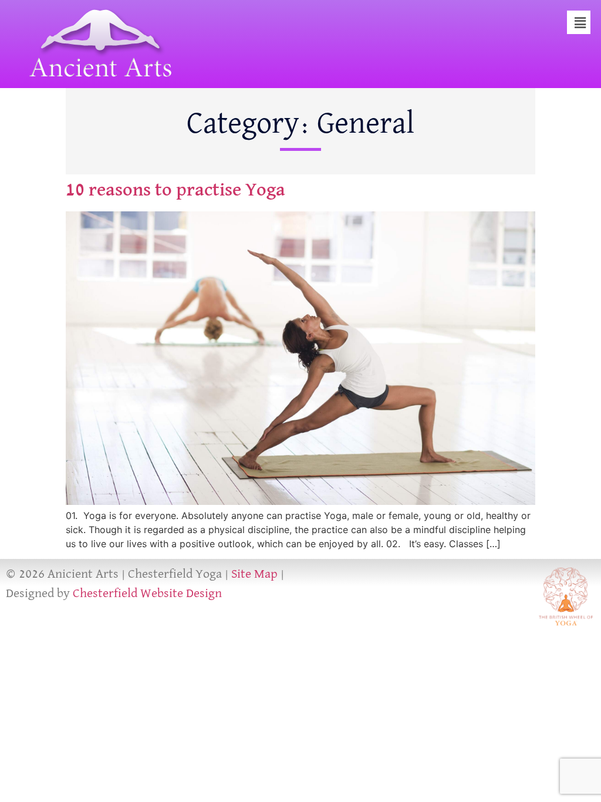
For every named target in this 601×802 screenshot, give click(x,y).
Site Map (254, 574)
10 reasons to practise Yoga (175, 190)
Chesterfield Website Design (147, 593)
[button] (580, 23)
